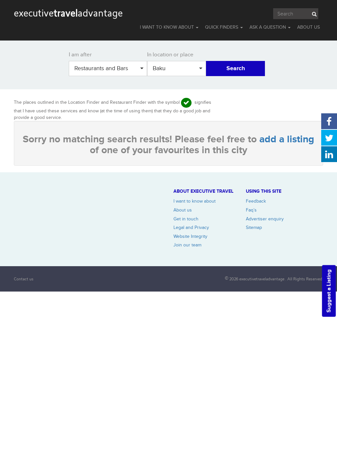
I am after (80, 54)
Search (235, 68)
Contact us (24, 279)
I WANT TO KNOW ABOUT (167, 27)
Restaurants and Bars (101, 68)
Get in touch (185, 219)
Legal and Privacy (191, 227)
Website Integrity (190, 236)
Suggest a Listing (328, 291)
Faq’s (251, 210)
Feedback (256, 201)
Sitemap (254, 227)
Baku (159, 68)
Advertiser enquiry (265, 219)
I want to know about (194, 201)
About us (182, 210)
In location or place (170, 54)
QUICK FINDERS (222, 27)
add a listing (286, 139)
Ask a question (268, 27)
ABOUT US (308, 27)
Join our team (187, 245)
